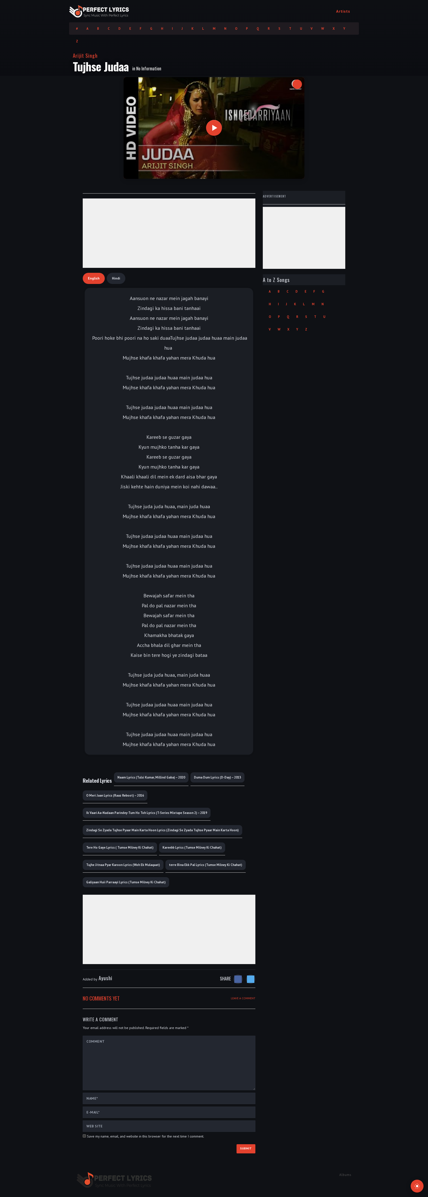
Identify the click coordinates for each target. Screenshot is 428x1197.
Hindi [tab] (116, 278)
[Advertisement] (169, 233)
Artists (343, 11)
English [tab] (94, 278)
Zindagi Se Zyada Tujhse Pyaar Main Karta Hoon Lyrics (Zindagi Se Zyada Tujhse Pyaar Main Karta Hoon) (162, 830)
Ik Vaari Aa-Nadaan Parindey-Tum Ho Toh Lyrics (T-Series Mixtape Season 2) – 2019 (146, 813)
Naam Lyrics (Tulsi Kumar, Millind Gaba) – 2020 (151, 777)
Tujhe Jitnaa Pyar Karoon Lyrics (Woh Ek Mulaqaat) (123, 865)
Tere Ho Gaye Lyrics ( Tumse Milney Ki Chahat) (120, 847)
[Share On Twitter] (250, 979)
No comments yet (101, 998)
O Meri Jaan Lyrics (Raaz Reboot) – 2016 (115, 795)
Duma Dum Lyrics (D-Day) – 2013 (217, 777)
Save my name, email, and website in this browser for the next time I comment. (145, 1136)
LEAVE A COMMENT (243, 998)
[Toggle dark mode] (417, 1186)
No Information (148, 68)
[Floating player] (297, 84)
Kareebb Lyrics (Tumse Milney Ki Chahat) (192, 847)
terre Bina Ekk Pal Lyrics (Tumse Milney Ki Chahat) (205, 865)
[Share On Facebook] (238, 979)
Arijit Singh (85, 55)
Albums (345, 1175)
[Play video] (214, 128)
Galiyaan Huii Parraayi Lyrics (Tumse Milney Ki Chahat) (126, 882)
